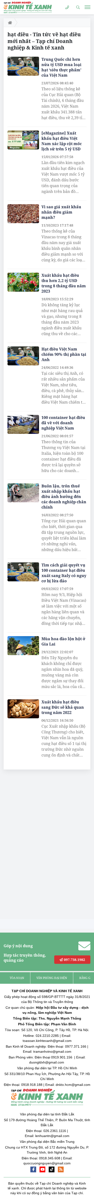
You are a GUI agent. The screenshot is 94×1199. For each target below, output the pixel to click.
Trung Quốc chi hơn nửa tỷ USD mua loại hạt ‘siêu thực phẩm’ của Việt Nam (61, 67)
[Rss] (61, 1169)
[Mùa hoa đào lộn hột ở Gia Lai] (23, 645)
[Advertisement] (40, 846)
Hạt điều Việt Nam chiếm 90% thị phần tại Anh (63, 354)
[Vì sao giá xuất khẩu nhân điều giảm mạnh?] (23, 213)
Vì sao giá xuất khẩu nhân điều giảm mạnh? (61, 212)
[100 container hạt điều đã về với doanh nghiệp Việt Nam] (23, 424)
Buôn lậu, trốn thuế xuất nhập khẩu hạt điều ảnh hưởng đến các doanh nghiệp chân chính (63, 496)
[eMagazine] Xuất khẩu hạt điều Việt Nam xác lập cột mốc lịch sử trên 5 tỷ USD (61, 141)
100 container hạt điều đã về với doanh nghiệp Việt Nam (63, 423)
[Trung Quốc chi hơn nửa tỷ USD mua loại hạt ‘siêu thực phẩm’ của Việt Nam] (23, 66)
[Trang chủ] (9, 22)
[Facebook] (33, 1169)
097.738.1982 (74, 959)
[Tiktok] (51, 1169)
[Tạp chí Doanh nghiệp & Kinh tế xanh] (28, 7)
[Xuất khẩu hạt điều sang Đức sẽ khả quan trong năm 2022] (23, 708)
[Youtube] (42, 1169)
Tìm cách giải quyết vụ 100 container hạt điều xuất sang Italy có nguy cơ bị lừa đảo (63, 573)
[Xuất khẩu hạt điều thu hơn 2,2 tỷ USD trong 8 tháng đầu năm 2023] (23, 282)
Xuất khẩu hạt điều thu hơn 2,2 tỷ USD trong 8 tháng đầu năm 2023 (63, 283)
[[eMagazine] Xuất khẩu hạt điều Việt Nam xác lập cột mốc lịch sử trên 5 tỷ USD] (23, 139)
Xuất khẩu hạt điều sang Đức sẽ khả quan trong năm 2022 (62, 707)
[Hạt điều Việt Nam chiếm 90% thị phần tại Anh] (23, 355)
